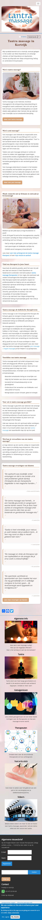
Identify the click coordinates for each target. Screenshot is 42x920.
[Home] (20, 19)
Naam (4, 858)
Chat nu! (6, 879)
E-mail (4, 852)
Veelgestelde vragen (8, 903)
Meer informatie (13, 913)
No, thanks (15, 917)
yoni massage (34, 346)
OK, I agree (5, 917)
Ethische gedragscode (24, 903)
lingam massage (9, 349)
